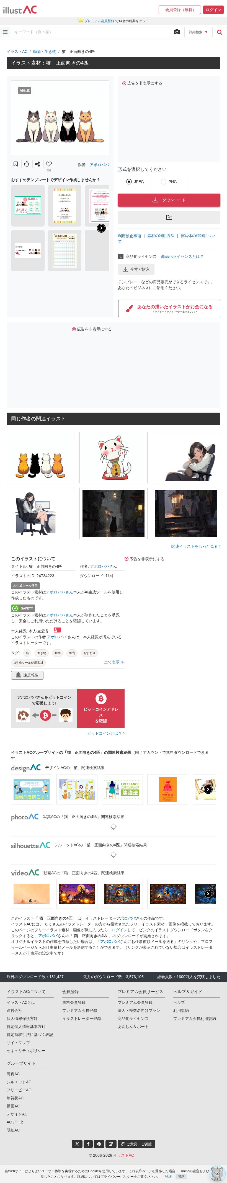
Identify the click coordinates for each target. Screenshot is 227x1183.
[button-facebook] (88, 1144)
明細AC (13, 1130)
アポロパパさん (59, 592)
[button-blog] (111, 1144)
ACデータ (15, 1122)
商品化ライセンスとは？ (182, 256)
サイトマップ (18, 1042)
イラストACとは (21, 1002)
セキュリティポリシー (26, 1050)
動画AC (13, 1106)
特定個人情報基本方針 (26, 1026)
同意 (181, 1177)
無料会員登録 (74, 1002)
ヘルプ (179, 1002)
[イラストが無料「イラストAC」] (20, 9)
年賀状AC (15, 1098)
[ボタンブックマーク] (15, 164)
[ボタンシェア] (37, 164)
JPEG (139, 181)
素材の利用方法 (160, 235)
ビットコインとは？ (105, 733)
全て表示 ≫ (114, 662)
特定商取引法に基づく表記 (30, 1034)
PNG (173, 181)
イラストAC (17, 51)
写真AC (13, 1074)
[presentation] (101, 228)
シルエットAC (19, 1082)
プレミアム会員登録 (79, 1010)
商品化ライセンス (133, 1018)
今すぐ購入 (140, 269)
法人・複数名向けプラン (139, 1010)
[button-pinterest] (99, 1144)
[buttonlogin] (219, 32)
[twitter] (77, 1144)
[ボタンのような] (26, 164)
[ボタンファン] (48, 164)
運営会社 (14, 1010)
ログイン (119, 930)
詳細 (168, 1177)
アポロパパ (99, 165)
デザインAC (17, 1114)
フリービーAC (19, 1090)
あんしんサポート (133, 1026)
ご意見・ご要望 (138, 1144)
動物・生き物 (44, 51)
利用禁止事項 (129, 235)
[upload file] (176, 32)
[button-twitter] (77, 1144)
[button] (180, 10)
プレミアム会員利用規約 (194, 1018)
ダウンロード (174, 200)
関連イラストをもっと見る (195, 546)
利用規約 (181, 1010)
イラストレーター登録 (81, 1018)
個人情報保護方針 (22, 1018)
